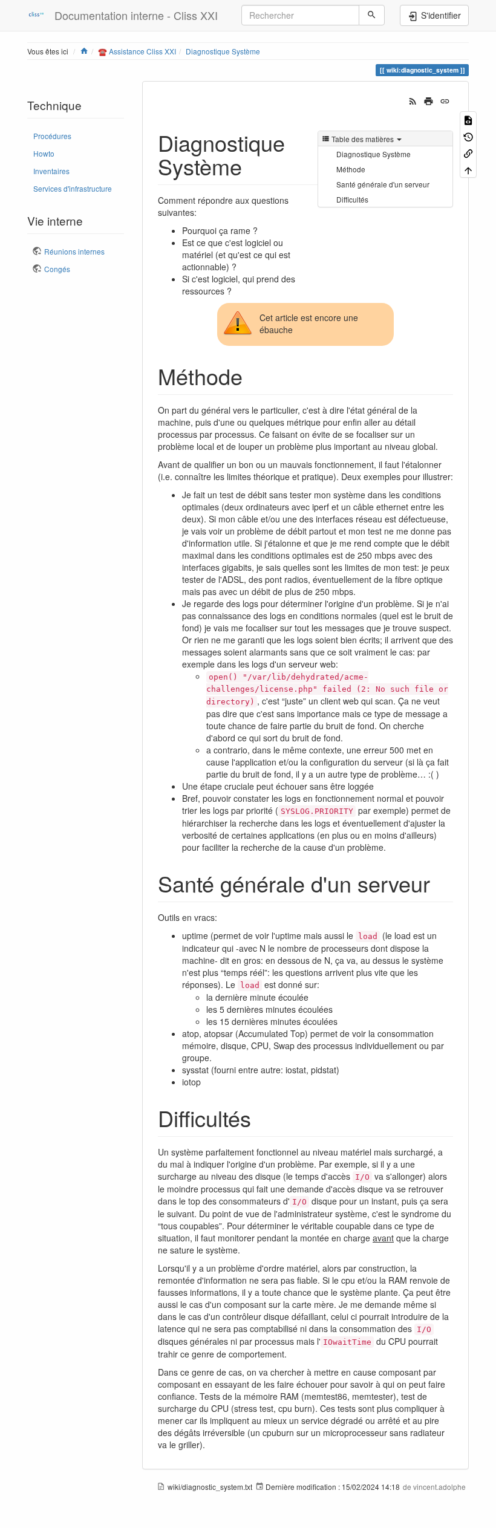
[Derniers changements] (413, 100)
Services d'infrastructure (72, 188)
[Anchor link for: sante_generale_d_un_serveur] (441, 883)
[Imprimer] (428, 100)
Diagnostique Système (223, 51)
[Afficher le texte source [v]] (468, 119)
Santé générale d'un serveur (382, 184)
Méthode (350, 169)
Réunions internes (74, 251)
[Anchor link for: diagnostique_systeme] (253, 166)
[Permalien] (445, 100)
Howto (43, 153)
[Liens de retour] (468, 152)
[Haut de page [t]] (468, 169)
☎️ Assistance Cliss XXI (137, 51)
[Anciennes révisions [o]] (468, 135)
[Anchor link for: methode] (254, 375)
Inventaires (51, 171)
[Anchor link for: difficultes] (262, 1117)
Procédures (52, 136)
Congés (57, 269)
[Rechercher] (372, 15)
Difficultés (352, 199)
